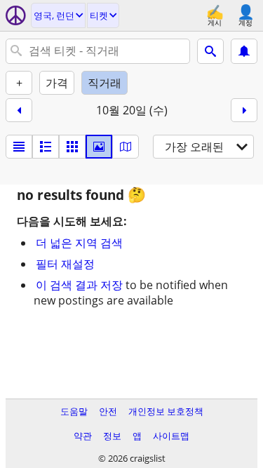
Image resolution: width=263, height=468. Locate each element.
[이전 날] (19, 110)
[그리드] (72, 147)
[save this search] (244, 51)
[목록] (19, 147)
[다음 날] (244, 110)
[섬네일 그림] (45, 147)
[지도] (125, 147)
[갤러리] (99, 147)
